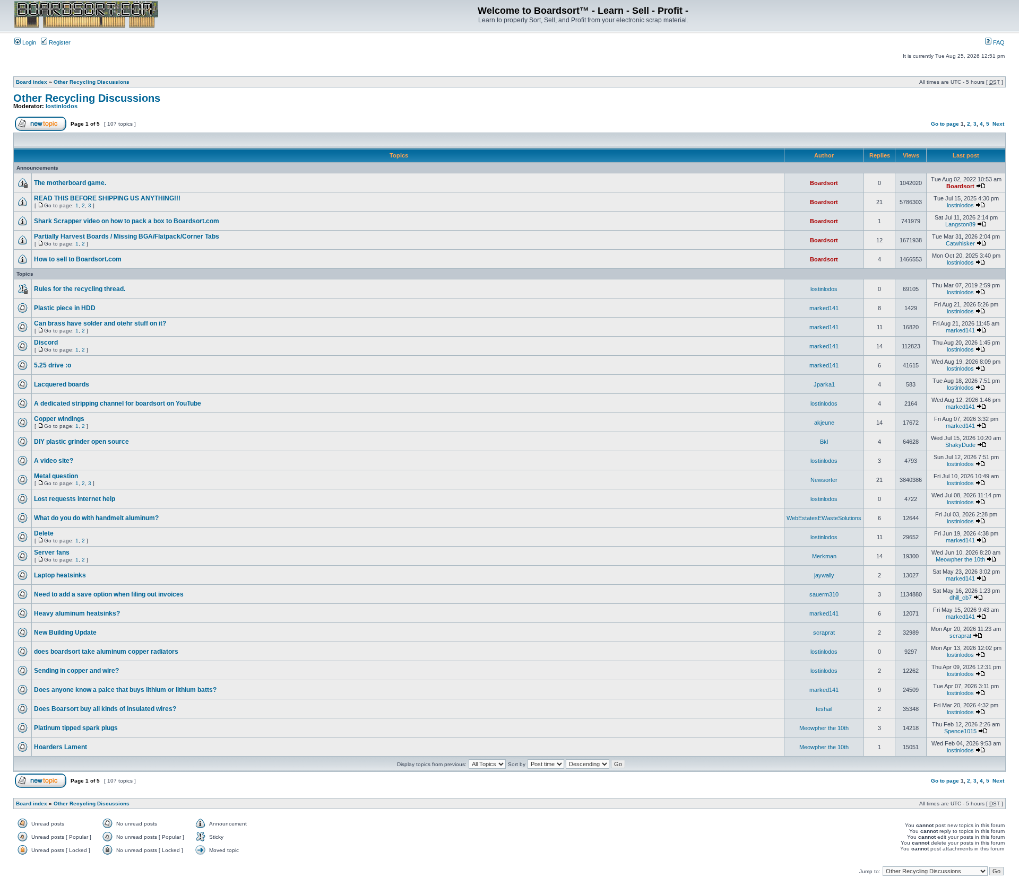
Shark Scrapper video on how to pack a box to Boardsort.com (126, 221)
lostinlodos (61, 106)
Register (59, 42)
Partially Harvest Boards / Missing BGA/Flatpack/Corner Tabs (126, 236)
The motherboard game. (70, 183)
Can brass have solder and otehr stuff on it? (100, 323)
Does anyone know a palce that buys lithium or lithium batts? (125, 689)
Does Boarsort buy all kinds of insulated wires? (105, 709)
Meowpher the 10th (960, 559)
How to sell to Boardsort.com (78, 259)
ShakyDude (960, 445)
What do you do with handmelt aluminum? (96, 518)
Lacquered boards (61, 384)
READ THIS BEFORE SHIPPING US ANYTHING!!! (107, 198)
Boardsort (824, 183)
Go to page (945, 124)
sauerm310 (824, 594)
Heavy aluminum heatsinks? (77, 613)
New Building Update (65, 632)
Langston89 (960, 224)
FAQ (998, 42)
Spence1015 (960, 731)
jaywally (824, 575)
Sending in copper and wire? (76, 670)
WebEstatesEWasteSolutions (824, 518)
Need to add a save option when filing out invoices (109, 594)
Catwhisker (960, 243)
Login (28, 42)
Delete (44, 533)
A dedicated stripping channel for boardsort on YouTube (117, 403)
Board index (31, 82)
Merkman (824, 556)
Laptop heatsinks (60, 575)
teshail (824, 709)
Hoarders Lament (60, 747)
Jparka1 (824, 384)
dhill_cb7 (960, 597)
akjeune (824, 422)
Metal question (56, 476)
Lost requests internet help (74, 499)
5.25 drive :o (52, 365)
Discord (46, 342)
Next (998, 124)
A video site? (53, 460)
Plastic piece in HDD (65, 308)
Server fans (52, 552)
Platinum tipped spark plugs (76, 728)
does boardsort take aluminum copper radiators (106, 651)
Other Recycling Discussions (91, 82)
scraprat (824, 632)
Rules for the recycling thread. (79, 289)
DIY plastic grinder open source (81, 441)
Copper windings (59, 419)
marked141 (824, 308)
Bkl (824, 441)
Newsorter (823, 480)
